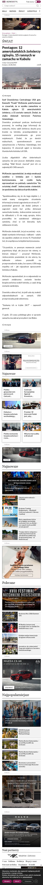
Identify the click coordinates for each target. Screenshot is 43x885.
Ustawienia (28, 881)
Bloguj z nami (31, 861)
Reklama (11, 861)
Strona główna (6, 33)
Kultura (11, 484)
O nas (4, 861)
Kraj (4, 11)
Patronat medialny (9, 865)
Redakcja (20, 861)
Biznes (12, 11)
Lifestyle (32, 11)
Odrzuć (17, 881)
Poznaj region (13, 598)
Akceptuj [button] (7, 881)
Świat (22, 11)
